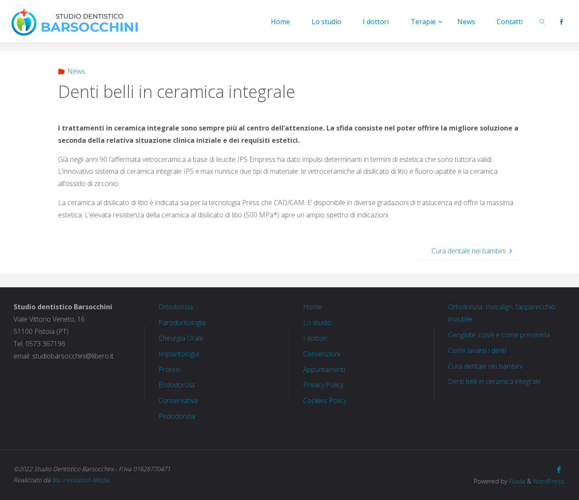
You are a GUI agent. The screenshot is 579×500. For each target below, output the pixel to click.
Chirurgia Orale (181, 338)
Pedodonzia (177, 416)
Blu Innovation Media (80, 480)
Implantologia (179, 353)
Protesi (169, 369)
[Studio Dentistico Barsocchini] (75, 21)
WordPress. (549, 481)
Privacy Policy (323, 384)
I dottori (315, 338)
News (76, 71)
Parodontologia (182, 322)
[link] (543, 21)
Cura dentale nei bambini (485, 366)
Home (312, 306)
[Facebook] (561, 21)
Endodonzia (177, 384)
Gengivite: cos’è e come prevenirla (499, 334)
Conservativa (178, 400)
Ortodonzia (176, 306)
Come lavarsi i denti (477, 350)
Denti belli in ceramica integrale (494, 381)
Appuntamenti (324, 369)
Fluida (516, 481)
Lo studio (317, 322)
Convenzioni (321, 353)
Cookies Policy (324, 400)
